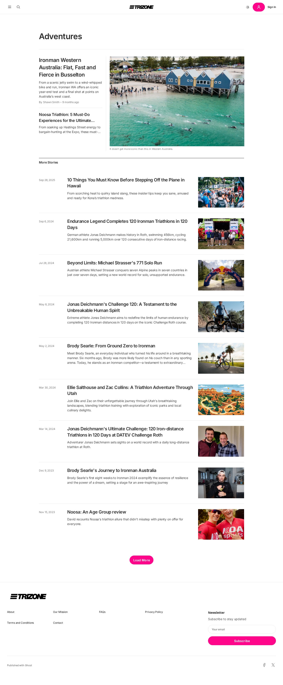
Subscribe (242, 641)
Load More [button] (141, 560)
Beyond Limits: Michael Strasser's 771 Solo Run (114, 263)
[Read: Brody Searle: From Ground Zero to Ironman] (221, 358)
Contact (58, 622)
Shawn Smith (51, 102)
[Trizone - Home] (141, 7)
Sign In (272, 7)
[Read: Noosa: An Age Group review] (221, 524)
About (10, 612)
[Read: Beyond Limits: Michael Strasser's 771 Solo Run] (221, 275)
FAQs (102, 612)
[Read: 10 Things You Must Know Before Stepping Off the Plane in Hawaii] (221, 192)
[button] (9, 7)
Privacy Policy (154, 612)
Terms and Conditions (20, 622)
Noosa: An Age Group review (96, 512)
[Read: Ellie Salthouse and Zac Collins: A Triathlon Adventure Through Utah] (221, 400)
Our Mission (60, 612)
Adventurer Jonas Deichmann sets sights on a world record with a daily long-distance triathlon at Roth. (128, 444)
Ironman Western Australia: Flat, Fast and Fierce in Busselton (67, 67)
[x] (273, 665)
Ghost (28, 665)
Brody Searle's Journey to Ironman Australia (111, 470)
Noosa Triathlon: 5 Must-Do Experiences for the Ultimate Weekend (65, 120)
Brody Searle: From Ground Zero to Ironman (111, 345)
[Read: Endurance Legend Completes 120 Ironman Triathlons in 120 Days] (221, 233)
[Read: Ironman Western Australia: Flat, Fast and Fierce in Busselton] (177, 101)
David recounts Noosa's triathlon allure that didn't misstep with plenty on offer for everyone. (125, 521)
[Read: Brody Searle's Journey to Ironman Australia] (221, 483)
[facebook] (264, 665)
